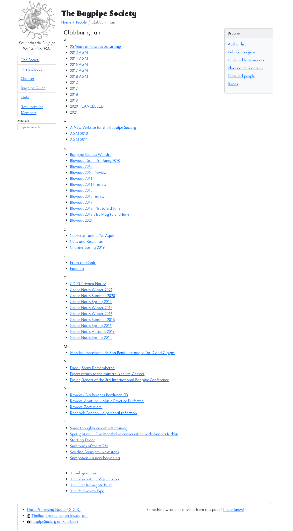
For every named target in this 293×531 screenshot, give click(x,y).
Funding (77, 268)
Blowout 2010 (81, 166)
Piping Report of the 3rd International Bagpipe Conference (119, 379)
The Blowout (31, 69)
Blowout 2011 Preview (88, 184)
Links (25, 97)
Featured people (241, 76)
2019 (74, 100)
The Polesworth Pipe (87, 491)
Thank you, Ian (83, 473)
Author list (237, 44)
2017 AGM (79, 70)
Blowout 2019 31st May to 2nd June (99, 214)
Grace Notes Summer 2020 (92, 295)
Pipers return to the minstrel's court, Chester (107, 373)
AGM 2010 (79, 133)
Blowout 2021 (81, 220)
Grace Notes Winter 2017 (91, 307)
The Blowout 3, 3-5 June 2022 (94, 479)
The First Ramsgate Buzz (91, 485)
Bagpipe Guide (33, 87)
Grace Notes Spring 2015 (91, 337)
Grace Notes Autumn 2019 (92, 331)
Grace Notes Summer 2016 (92, 319)
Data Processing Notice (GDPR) (54, 509)
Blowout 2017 (81, 202)
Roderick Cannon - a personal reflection (103, 412)
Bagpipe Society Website (90, 154)
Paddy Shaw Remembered (92, 367)
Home (66, 22)
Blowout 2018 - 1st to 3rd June (95, 208)
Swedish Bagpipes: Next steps (94, 451)
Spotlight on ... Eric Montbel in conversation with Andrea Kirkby (124, 434)
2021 (74, 112)
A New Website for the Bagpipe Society (103, 127)
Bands (233, 84)
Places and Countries (245, 68)
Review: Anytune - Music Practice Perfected (107, 400)
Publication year (242, 52)
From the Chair (83, 262)
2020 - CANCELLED (87, 106)
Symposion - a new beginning (95, 457)
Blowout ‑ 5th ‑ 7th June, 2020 (95, 160)
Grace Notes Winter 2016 (91, 313)
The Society (30, 59)
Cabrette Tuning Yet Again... (94, 235)
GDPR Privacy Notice (88, 283)
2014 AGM (79, 58)
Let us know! (233, 509)
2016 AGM (79, 64)
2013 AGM (79, 52)
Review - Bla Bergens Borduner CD (99, 394)
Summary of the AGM (89, 445)
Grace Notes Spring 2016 (91, 325)
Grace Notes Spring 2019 (91, 301)
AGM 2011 (79, 139)
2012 (74, 82)
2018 (74, 94)
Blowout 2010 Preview (88, 172)
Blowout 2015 (81, 190)
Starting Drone (82, 439)
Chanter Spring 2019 (87, 247)
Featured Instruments (246, 60)
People (81, 22)
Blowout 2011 (81, 178)
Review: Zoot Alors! (86, 406)
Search (23, 120)
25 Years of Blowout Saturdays (96, 46)
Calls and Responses (86, 241)
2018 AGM (79, 76)
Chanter (27, 78)
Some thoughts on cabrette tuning (99, 428)
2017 (74, 88)
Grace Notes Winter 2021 (91, 289)
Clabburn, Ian (103, 22)
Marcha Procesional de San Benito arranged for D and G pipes (122, 352)
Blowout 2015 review (87, 196)
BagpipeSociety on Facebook (54, 521)
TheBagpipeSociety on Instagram (59, 515)
